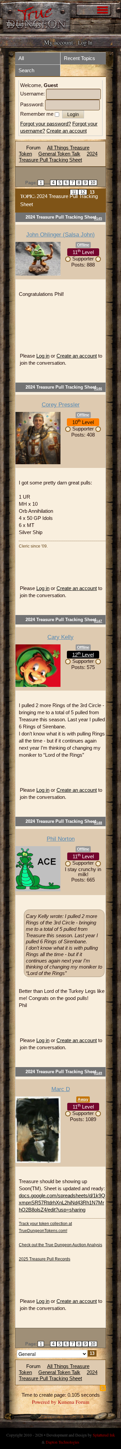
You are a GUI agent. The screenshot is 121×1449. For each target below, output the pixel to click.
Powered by (44, 1401)
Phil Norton (61, 839)
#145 (98, 218)
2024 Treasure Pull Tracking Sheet (58, 157)
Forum (33, 147)
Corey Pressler (61, 404)
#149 (98, 1073)
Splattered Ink (104, 1435)
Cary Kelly (60, 637)
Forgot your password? (45, 124)
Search (26, 70)
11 (74, 192)
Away (83, 1099)
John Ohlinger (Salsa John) (60, 234)
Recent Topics (79, 58)
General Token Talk (59, 154)
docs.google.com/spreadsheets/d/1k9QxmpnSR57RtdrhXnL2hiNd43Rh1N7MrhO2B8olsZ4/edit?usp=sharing (62, 1203)
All (21, 58)
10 (92, 182)
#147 (98, 621)
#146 (98, 388)
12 (82, 192)
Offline (83, 245)
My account (58, 42)
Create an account (66, 131)
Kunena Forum (73, 1401)
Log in (42, 356)
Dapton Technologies (62, 1442)
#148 (98, 823)
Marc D (60, 1089)
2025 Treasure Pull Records (44, 1259)
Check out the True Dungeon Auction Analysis (60, 1245)
